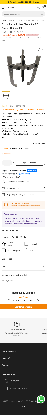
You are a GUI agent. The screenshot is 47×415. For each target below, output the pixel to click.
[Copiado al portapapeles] (24, 237)
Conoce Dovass (9, 351)
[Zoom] (40, 50)
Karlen (4, 106)
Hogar (4, 20)
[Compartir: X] (17, 237)
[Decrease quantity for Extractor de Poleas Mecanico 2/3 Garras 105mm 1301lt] (4, 163)
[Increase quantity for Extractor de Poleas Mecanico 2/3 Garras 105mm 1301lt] (10, 163)
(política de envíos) (33, 2)
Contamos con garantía (16, 188)
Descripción (7, 259)
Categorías (7, 358)
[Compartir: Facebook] (12, 237)
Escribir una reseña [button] (23, 307)
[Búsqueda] (42, 14)
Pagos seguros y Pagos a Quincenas (21, 195)
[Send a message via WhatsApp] (41, 399)
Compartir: (6, 237)
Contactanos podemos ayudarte (19, 181)
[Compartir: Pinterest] (21, 237)
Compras (6, 365)
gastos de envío (20, 38)
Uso (3, 266)
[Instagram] (25, 406)
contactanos (37, 206)
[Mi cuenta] (39, 7)
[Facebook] (22, 406)
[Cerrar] (43, 203)
